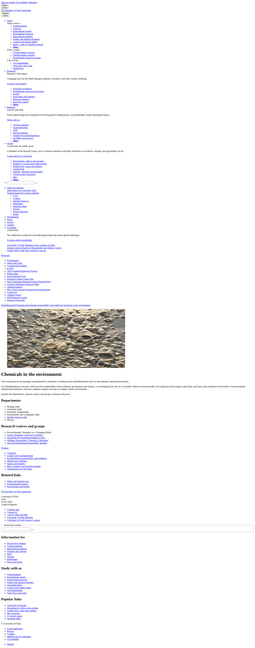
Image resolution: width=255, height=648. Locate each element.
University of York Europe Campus (23, 520)
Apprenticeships (14, 585)
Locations (11, 227)
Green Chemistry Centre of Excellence (25, 435)
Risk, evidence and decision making (24, 466)
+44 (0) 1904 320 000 (17, 515)
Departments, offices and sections (22, 608)
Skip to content (8, 2)
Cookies (11, 634)
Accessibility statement (26, 2)
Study (10, 20)
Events (10, 222)
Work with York (14, 263)
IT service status (14, 616)
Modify (10, 644)
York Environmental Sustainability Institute (27, 443)
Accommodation (15, 590)
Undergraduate (14, 574)
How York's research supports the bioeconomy (28, 289)
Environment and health (18, 486)
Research (11, 71)
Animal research (14, 287)
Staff (9, 554)
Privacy (10, 631)
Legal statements (15, 628)
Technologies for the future (19, 469)
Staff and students (15, 188)
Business (11, 107)
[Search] (36, 183)
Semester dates (14, 618)
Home (4, 305)
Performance (13, 260)
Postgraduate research (17, 580)
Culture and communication (20, 455)
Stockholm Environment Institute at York (26, 437)
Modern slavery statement (19, 636)
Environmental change (17, 484)
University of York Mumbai (20, 517)
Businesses (12, 559)
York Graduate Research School (22, 271)
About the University (17, 605)
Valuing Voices (14, 295)
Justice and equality (16, 463)
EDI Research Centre (17, 297)
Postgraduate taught (16, 577)
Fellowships (12, 273)
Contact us (12, 292)
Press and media (14, 562)
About (10, 143)
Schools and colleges (17, 551)
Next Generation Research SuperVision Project (29, 281)
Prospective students (16, 543)
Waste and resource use (18, 481)
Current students (14, 546)
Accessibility (13, 639)
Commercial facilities (17, 266)
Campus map (13, 509)
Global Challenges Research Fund (23, 284)
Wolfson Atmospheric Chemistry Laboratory (27, 440)
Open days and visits (16, 593)
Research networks (16, 300)
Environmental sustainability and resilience (43, 305)
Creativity (11, 453)
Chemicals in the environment (76, 305)
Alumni (10, 225)
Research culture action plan (20, 279)
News (10, 219)
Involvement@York (16, 276)
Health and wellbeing (17, 461)
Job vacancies (13, 613)
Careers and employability (19, 587)
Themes (19, 305)
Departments (13, 217)
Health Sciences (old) (17, 417)
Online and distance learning (20, 582)
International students (17, 548)
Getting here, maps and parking (21, 610)
